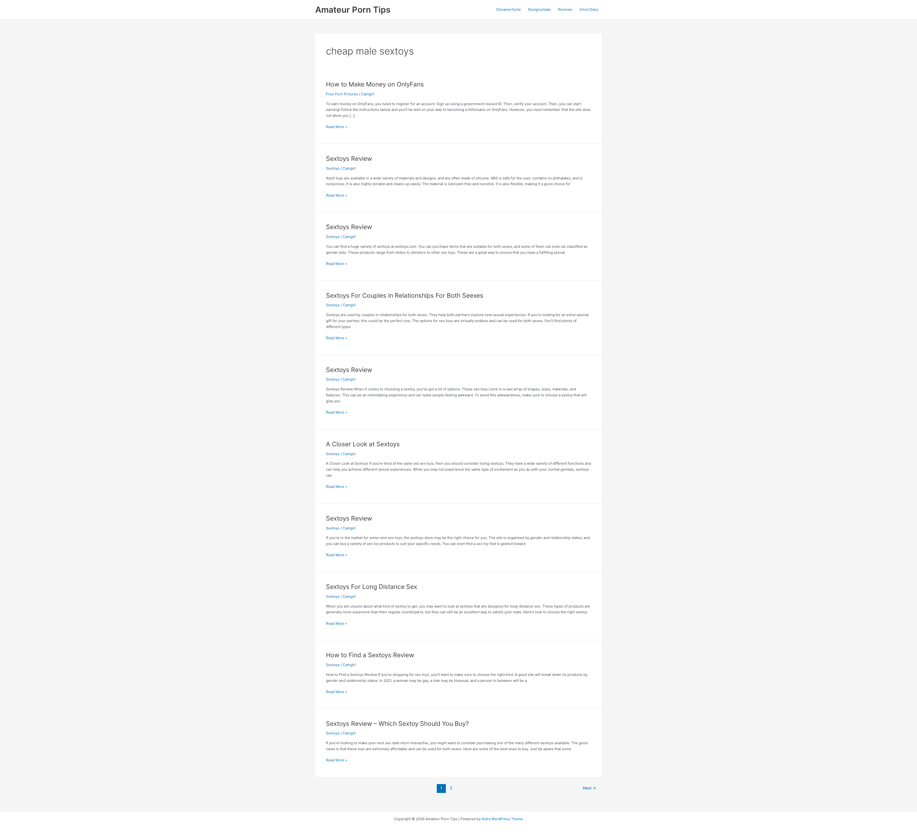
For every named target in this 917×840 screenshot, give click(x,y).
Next (589, 788)
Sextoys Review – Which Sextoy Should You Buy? (397, 723)
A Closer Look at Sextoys (363, 444)
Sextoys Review (349, 158)
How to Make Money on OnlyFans (375, 84)
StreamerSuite (508, 9)
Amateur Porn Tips (352, 10)
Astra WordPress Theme (502, 819)
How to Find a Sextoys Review (370, 655)
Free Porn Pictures (342, 94)
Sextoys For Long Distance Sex (371, 586)
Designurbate (539, 9)
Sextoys (333, 168)
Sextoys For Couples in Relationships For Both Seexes (404, 295)
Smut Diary (589, 9)
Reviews (565, 9)
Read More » (336, 127)
